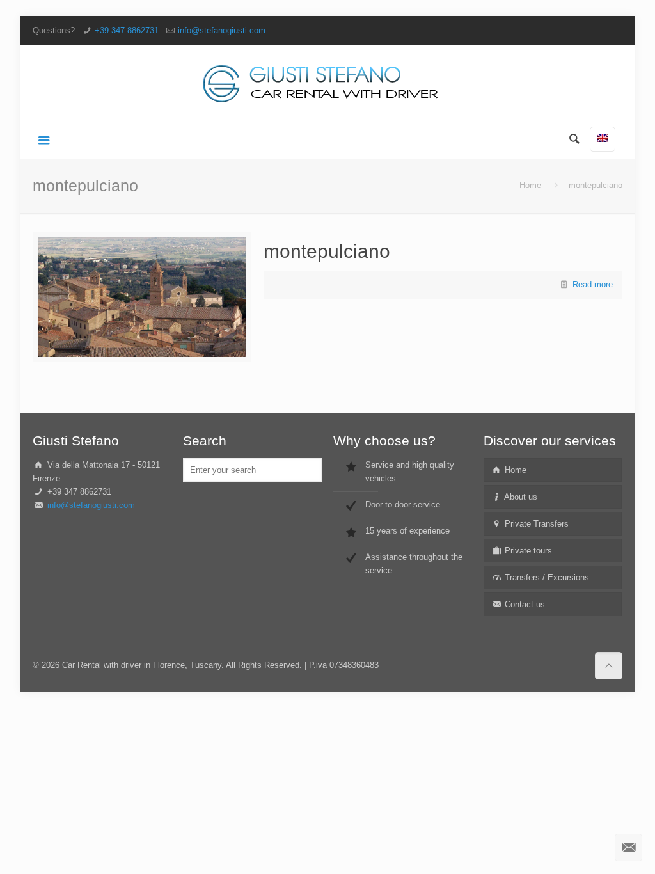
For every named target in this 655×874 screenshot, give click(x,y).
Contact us (523, 604)
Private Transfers (535, 523)
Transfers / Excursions (545, 577)
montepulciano (327, 251)
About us (519, 497)
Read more (592, 284)
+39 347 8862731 (127, 30)
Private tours (527, 550)
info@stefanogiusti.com (221, 30)
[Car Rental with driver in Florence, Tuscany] (327, 83)
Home (530, 185)
